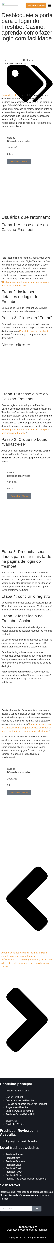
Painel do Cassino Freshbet (33, 331)
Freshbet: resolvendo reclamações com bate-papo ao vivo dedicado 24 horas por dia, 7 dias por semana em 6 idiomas (26, 727)
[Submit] (36, 1208)
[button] (49, 5)
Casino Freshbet (9, 95)
